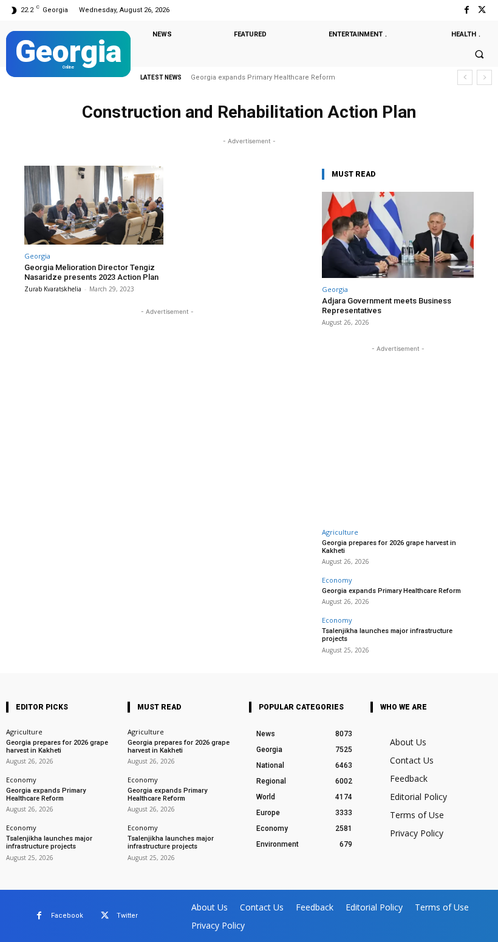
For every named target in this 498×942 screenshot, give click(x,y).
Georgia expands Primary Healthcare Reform (391, 591)
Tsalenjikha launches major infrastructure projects (284, 77)
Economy (337, 580)
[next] (484, 77)
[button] (479, 54)
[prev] (464, 77)
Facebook (67, 916)
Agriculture (340, 532)
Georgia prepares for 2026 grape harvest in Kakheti (389, 547)
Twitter (127, 916)
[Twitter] (481, 10)
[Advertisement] (398, 431)
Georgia (37, 255)
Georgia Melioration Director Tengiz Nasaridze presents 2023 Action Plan (91, 272)
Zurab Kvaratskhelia (52, 289)
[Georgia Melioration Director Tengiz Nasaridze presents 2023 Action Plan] (93, 205)
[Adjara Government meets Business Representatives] (398, 235)
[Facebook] (466, 10)
